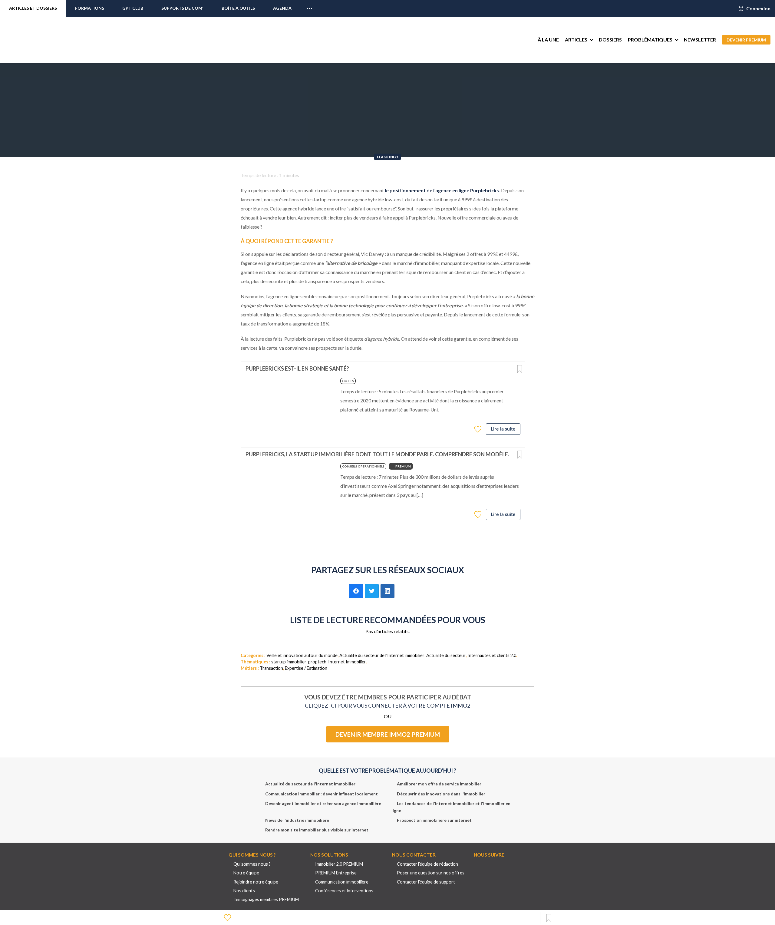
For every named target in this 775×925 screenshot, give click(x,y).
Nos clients (244, 890)
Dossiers (610, 39)
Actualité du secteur (446, 655)
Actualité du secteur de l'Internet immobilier (381, 655)
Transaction (271, 668)
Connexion (758, 8)
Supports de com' (182, 8)
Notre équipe (246, 872)
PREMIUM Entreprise (336, 872)
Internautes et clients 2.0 (491, 655)
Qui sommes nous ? (252, 864)
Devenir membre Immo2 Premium (387, 734)
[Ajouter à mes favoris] (478, 429)
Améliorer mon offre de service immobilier (439, 783)
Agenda (282, 8)
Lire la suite (503, 429)
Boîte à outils (238, 8)
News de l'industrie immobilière (297, 820)
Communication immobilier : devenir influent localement (321, 793)
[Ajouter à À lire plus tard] (519, 369)
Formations (89, 8)
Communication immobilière (341, 881)
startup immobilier (288, 661)
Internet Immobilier (347, 661)
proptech (317, 661)
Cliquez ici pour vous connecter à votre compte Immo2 (387, 705)
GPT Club (132, 8)
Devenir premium (746, 39)
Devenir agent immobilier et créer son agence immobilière (323, 803)
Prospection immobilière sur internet (434, 820)
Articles (576, 39)
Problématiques (650, 39)
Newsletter (700, 39)
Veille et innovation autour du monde (302, 655)
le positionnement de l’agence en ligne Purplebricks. (442, 190)
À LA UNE (548, 39)
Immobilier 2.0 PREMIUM (339, 864)
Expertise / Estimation (306, 668)
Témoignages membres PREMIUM (266, 899)
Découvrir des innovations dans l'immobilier (441, 793)
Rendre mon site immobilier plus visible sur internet (316, 829)
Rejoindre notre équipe (255, 881)
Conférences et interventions (344, 890)
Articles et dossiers (33, 8)
